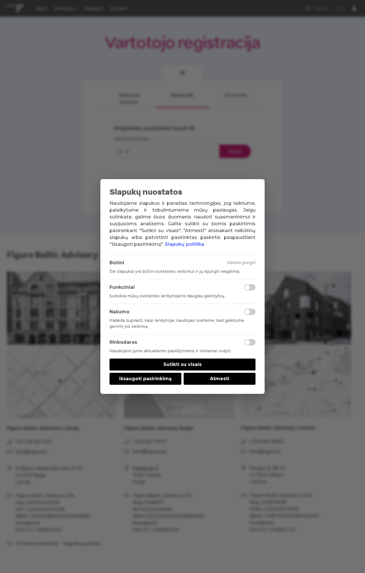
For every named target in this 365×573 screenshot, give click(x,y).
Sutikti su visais (182, 364)
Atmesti (219, 378)
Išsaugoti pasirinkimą (145, 378)
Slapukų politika (184, 244)
